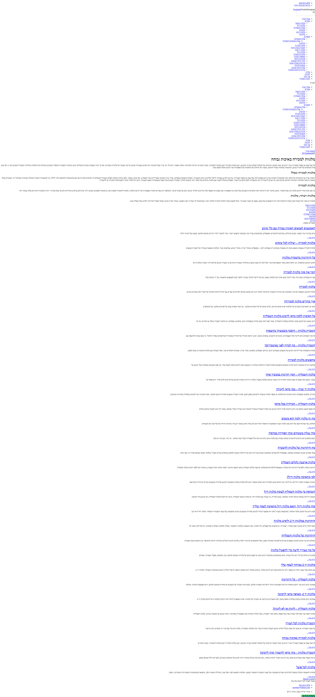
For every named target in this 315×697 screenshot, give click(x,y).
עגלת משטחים (299, 39)
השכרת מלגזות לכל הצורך (300, 623)
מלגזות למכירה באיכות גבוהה (298, 637)
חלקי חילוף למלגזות (298, 61)
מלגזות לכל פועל (305, 667)
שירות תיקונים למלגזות (296, 70)
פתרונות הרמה (299, 59)
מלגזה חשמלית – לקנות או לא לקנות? (294, 608)
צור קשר (307, 76)
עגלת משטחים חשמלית (291, 41)
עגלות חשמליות (299, 28)
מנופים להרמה (300, 65)
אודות (308, 72)
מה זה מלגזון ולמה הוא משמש (298, 418)
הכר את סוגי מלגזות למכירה (299, 272)
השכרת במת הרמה (298, 48)
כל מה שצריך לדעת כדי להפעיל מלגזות (293, 550)
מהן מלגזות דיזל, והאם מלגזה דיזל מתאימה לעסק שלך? (284, 506)
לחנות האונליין (304, 79)
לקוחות (307, 74)
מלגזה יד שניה (300, 50)
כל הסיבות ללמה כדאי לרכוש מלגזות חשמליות (289, 316)
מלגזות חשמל (300, 23)
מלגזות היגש (300, 32)
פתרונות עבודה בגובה (297, 63)
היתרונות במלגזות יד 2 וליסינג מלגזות (294, 520)
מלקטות (302, 34)
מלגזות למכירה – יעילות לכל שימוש (295, 242)
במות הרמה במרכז (298, 67)
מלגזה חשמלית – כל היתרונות (298, 579)
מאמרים (307, 36)
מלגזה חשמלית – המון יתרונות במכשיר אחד (290, 374)
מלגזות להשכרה (299, 54)
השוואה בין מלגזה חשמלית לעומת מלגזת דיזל (289, 491)
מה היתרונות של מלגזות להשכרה (296, 447)
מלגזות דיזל (301, 25)
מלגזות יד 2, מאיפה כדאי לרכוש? (296, 594)
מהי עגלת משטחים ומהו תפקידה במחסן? (291, 433)
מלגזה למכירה (300, 45)
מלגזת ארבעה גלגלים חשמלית (298, 462)
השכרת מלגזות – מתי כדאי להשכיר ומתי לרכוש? (287, 652)
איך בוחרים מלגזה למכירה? (299, 301)
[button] (157, 83)
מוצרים (307, 21)
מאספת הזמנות (299, 56)
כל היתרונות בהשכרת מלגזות (298, 257)
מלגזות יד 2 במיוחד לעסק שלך (298, 564)
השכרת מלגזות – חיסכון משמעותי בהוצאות (290, 330)
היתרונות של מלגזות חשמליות (298, 535)
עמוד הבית (306, 19)
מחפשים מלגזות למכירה (301, 360)
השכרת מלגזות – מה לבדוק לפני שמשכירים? (290, 345)
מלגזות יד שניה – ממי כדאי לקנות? (295, 389)
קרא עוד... (311, 238)
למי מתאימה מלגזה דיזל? (301, 477)
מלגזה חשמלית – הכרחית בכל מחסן (295, 403)
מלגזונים (302, 30)
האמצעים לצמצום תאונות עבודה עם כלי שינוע (288, 228)
